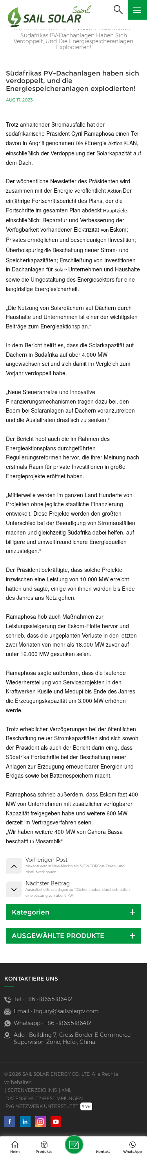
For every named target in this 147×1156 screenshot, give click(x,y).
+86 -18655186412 (48, 999)
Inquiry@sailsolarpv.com (66, 1011)
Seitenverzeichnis (32, 1090)
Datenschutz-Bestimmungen (44, 1098)
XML (66, 1090)
